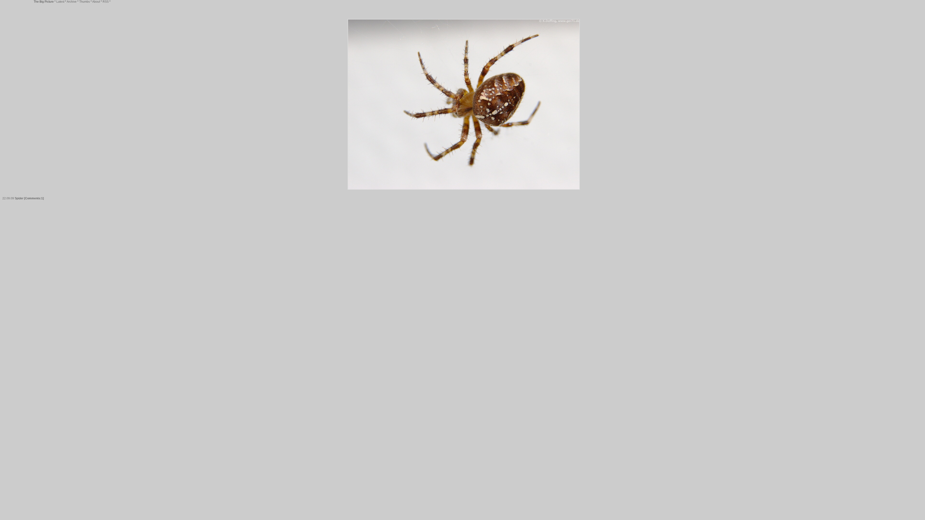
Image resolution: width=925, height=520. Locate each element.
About (96, 1)
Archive (72, 1)
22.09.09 (8, 198)
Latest (60, 1)
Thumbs (84, 1)
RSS (106, 1)
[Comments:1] (34, 198)
